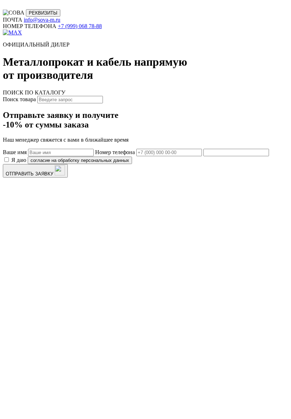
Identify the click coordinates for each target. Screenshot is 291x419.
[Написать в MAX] (12, 32)
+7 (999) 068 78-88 (80, 26)
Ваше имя (15, 152)
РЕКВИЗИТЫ (43, 13)
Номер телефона (115, 152)
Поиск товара (19, 99)
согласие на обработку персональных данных (80, 160)
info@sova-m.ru (42, 20)
